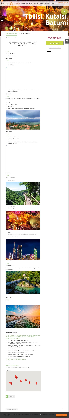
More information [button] (5, 415)
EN (1, 0)
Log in (56, 0)
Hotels (41, 3)
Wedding (35, 3)
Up (62, 409)
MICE (30, 3)
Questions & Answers (10, 37)
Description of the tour (11, 33)
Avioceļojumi (8, 409)
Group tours (14, 409)
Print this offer (11, 396)
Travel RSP (8, 3)
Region (10, 0)
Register (60, 0)
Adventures (24, 3)
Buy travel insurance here (55, 48)
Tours (18, 3)
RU (4, 0)
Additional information (25, 33)
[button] (29, 383)
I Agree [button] (61, 415)
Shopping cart (65, 0)
